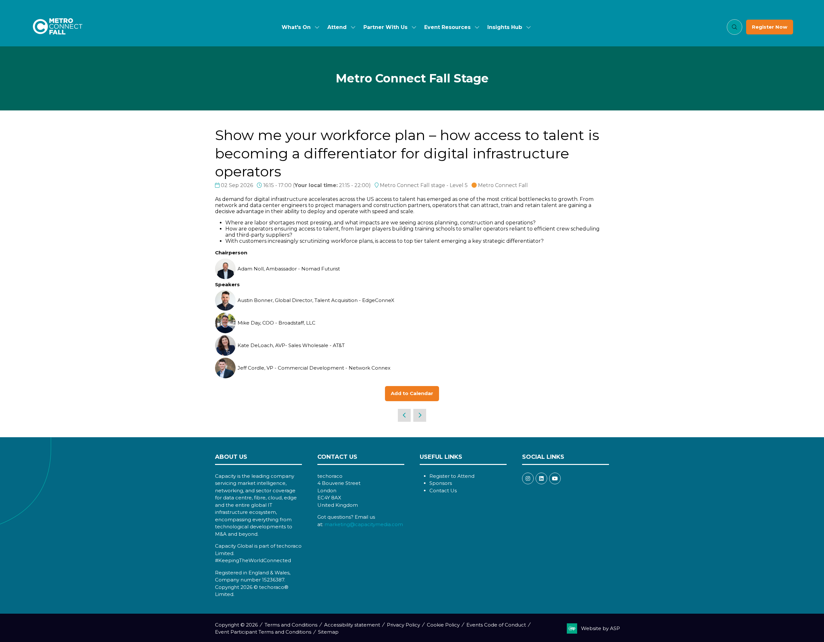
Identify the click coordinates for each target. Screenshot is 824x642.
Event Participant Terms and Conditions (263, 632)
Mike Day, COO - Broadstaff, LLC (276, 323)
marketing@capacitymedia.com (363, 524)
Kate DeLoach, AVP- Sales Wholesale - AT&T (291, 345)
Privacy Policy (403, 625)
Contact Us (443, 490)
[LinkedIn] (541, 478)
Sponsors (440, 483)
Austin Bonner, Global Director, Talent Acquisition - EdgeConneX (316, 300)
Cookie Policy (443, 625)
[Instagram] (528, 478)
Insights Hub (504, 27)
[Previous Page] (404, 415)
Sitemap (328, 632)
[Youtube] (555, 478)
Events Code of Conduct (496, 625)
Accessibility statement (352, 625)
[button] (734, 27)
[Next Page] (419, 415)
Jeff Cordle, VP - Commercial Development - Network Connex (314, 368)
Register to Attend (451, 476)
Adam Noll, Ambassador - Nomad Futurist (289, 269)
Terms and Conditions (291, 625)
